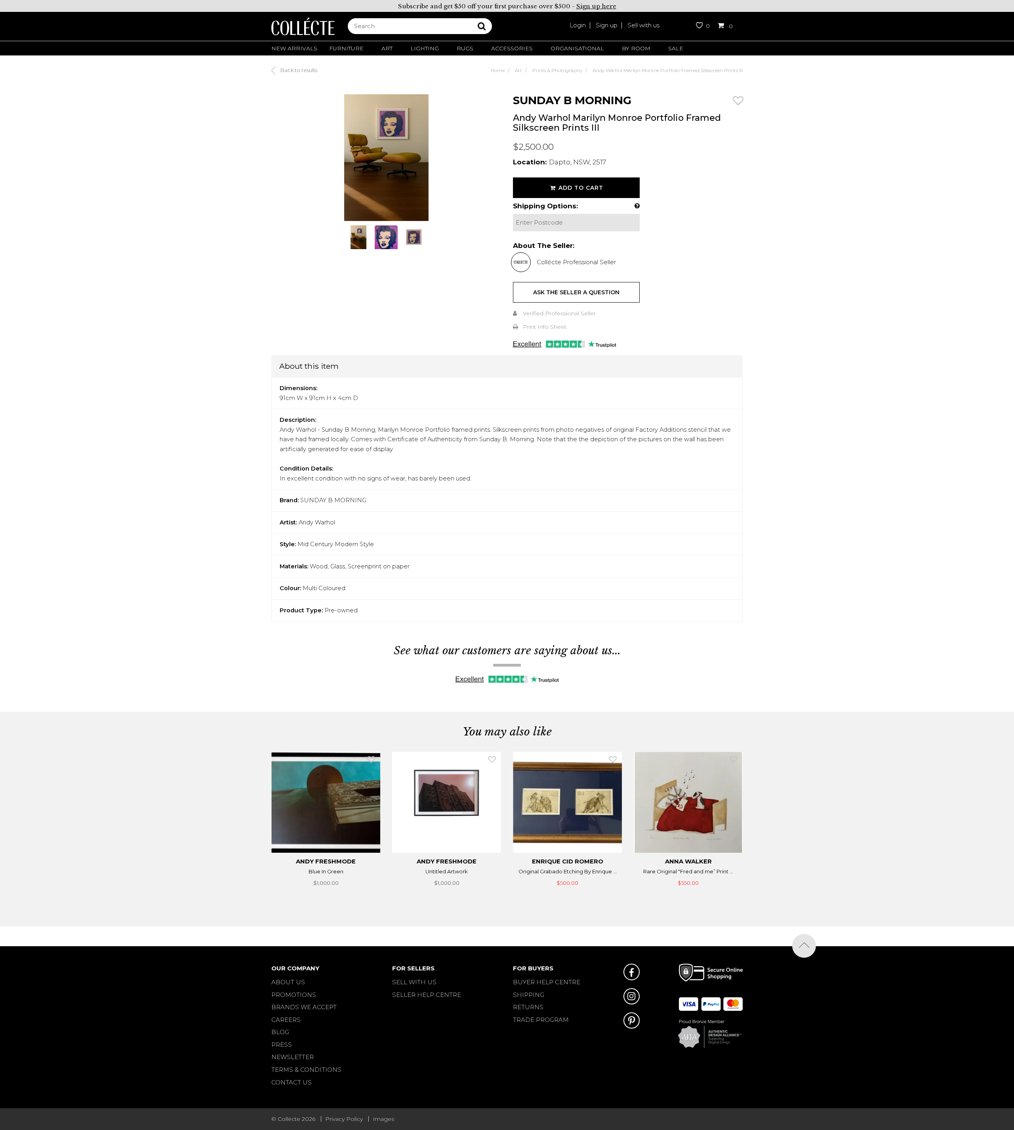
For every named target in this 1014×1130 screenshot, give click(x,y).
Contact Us (291, 1082)
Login (578, 25)
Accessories (512, 48)
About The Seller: (543, 246)
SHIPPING (528, 995)
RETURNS (528, 1007)
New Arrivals (294, 48)
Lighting (424, 48)
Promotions (293, 995)
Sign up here (596, 6)
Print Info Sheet (544, 326)
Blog (280, 1032)
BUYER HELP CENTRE (546, 982)
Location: (530, 162)
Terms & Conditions (306, 1069)
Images (383, 1118)
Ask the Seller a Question (576, 292)
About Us (288, 982)
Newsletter (292, 1057)
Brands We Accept (304, 1007)
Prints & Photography (557, 70)
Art (387, 48)
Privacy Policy (344, 1118)
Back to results (298, 70)
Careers (286, 1019)
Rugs (465, 48)
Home (498, 70)
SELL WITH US (414, 982)
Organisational (577, 48)
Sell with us (643, 25)
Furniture (346, 48)
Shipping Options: (545, 206)
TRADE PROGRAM (541, 1019)
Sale (675, 48)
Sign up (607, 25)
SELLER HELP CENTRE (426, 995)
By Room (636, 48)
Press (281, 1044)
